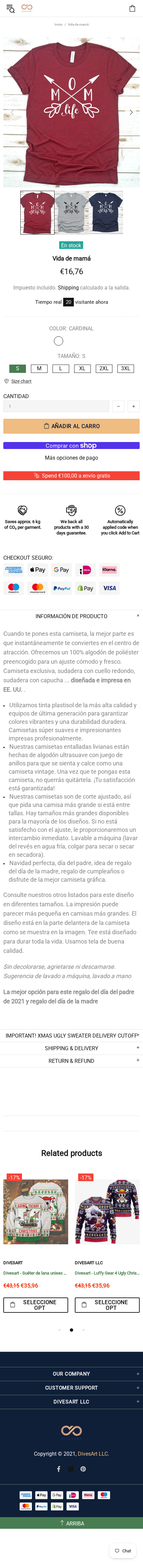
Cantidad (16, 396)
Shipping (68, 287)
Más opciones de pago (71, 458)
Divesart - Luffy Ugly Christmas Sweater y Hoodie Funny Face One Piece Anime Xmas (44, 1273)
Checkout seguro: (28, 558)
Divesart (27, 8)
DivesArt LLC (26, 1262)
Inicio (59, 24)
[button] (17, 381)
